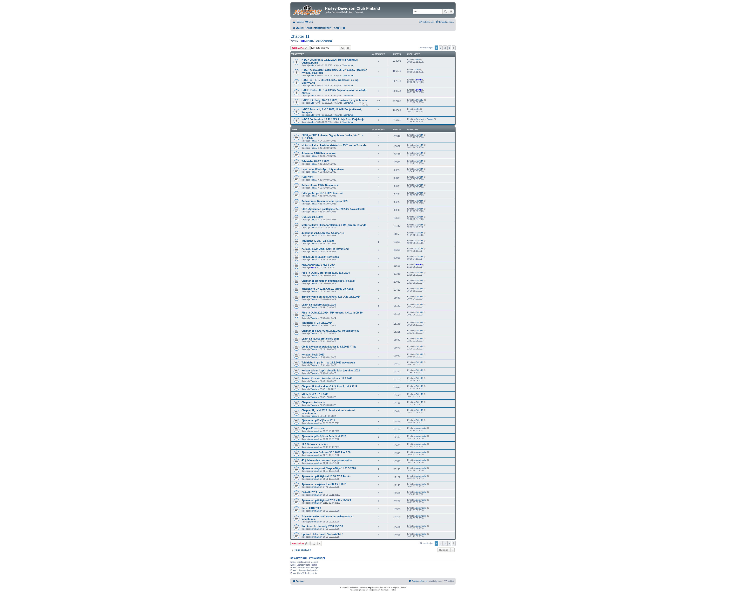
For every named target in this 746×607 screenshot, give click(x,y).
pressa (309, 41)
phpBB (371, 588)
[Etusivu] (308, 9)
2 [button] (440, 48)
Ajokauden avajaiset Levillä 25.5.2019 (324, 484)
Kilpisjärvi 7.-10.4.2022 (315, 394)
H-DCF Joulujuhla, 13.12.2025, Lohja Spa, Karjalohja (333, 119)
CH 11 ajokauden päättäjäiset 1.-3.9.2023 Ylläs (329, 346)
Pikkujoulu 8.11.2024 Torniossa (320, 256)
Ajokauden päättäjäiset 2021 (318, 420)
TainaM (317, 41)
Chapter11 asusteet (313, 428)
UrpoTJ (419, 100)
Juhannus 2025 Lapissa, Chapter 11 (323, 232)
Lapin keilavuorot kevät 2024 (319, 304)
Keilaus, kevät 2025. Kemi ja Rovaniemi (325, 248)
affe (312, 65)
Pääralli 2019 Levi (312, 492)
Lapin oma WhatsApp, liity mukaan (323, 169)
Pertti (302, 41)
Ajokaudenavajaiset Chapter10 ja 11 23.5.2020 (329, 468)
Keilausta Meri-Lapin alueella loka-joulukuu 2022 (331, 370)
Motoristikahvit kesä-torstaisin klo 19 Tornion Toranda (334, 145)
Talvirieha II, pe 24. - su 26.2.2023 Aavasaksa (328, 362)
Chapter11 (327, 41)
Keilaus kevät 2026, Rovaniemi (320, 185)
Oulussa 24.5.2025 (312, 217)
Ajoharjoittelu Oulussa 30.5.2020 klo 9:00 (326, 452)
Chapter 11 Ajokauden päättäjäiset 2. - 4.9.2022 (329, 386)
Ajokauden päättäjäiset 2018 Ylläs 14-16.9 (326, 500)
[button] (454, 47)
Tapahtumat (347, 65)
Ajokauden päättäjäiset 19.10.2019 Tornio (326, 476)
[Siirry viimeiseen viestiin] (421, 59)
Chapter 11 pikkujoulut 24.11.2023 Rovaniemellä (330, 330)
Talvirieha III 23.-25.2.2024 (317, 322)
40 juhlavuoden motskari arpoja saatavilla (327, 460)
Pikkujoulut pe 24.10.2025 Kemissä (322, 193)
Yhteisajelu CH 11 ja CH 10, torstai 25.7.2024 (328, 288)
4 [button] (449, 48)
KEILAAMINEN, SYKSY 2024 (319, 264)
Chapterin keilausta (313, 402)
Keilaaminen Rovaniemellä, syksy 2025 (325, 201)
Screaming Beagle (424, 119)
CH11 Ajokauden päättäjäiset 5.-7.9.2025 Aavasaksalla (333, 209)
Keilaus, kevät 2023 (313, 354)
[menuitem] (309, 22)
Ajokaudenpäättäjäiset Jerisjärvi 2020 (324, 436)
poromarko (315, 423)
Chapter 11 (299, 36)
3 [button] (445, 48)
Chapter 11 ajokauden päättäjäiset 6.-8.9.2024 (328, 280)
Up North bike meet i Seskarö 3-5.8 (322, 534)
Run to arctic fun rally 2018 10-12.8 (322, 526)
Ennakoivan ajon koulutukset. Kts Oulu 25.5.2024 (331, 296)
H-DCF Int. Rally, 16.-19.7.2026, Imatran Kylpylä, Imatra (334, 100)
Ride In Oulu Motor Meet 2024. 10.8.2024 (326, 272)
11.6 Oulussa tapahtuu (315, 444)
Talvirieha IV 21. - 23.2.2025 (318, 240)
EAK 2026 (307, 177)
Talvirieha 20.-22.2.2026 (315, 161)
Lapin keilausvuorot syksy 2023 (320, 338)
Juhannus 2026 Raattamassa (319, 153)
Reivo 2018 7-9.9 (311, 508)
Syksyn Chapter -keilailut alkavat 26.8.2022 (327, 378)
